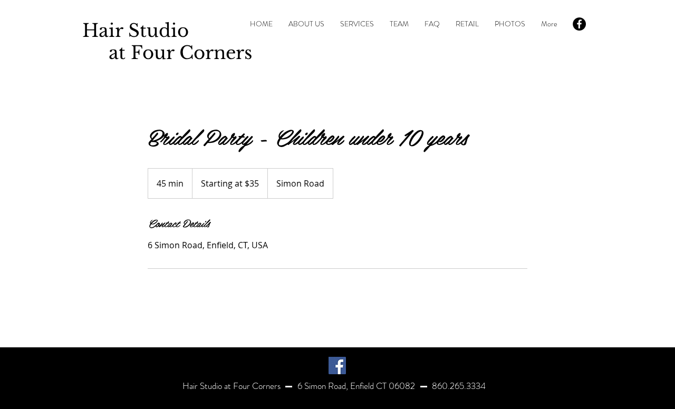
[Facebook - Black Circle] (579, 24)
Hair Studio (135, 31)
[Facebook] (337, 365)
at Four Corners (167, 53)
